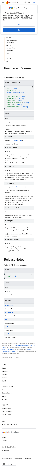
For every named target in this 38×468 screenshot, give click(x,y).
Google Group (6, 415)
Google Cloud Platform (9, 447)
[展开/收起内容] (13, 37)
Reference (5, 371)
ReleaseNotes (19, 92)
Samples (4, 374)
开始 (19, 30)
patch (7, 334)
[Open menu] (3, 2)
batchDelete (9, 305)
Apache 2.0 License (8, 349)
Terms (3, 458)
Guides (4, 368)
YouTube (4, 399)
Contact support (7, 408)
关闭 (19, 25)
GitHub (4, 381)
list (6, 327)
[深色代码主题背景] (32, 87)
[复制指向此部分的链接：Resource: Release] (6, 72)
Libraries (4, 378)
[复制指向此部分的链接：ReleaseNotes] (26, 260)
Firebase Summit (7, 393)
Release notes (6, 418)
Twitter (4, 396)
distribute (9, 312)
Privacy (9, 458)
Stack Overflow (7, 411)
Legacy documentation (9, 424)
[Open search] (25, 2)
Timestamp (15, 187)
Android (4, 437)
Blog (3, 390)
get (6, 319)
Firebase (4, 444)
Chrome (4, 440)
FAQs (3, 421)
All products (5, 450)
